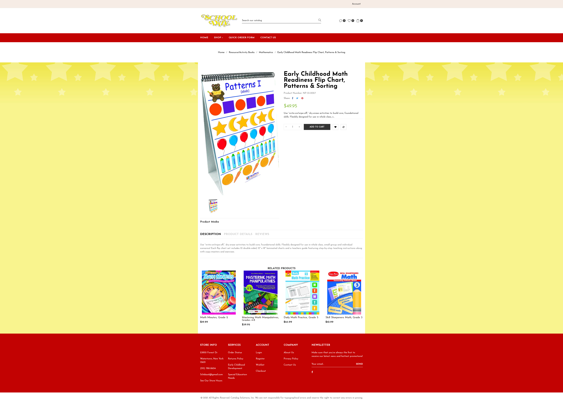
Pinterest (302, 98)
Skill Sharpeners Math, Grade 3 (343, 317)
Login (259, 352)
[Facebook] (312, 372)
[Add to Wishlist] (335, 127)
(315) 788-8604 (208, 368)
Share (292, 98)
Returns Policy (235, 359)
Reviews (262, 234)
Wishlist (260, 365)
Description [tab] (210, 234)
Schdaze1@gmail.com (211, 374)
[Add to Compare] (343, 127)
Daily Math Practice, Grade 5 (301, 317)
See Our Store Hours (211, 381)
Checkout (261, 371)
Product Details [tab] (238, 234)
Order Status (235, 352)
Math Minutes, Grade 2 (214, 317)
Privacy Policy (291, 359)
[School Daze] (219, 20)
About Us (289, 352)
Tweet (297, 98)
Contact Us (290, 365)
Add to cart (317, 127)
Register (260, 359)
